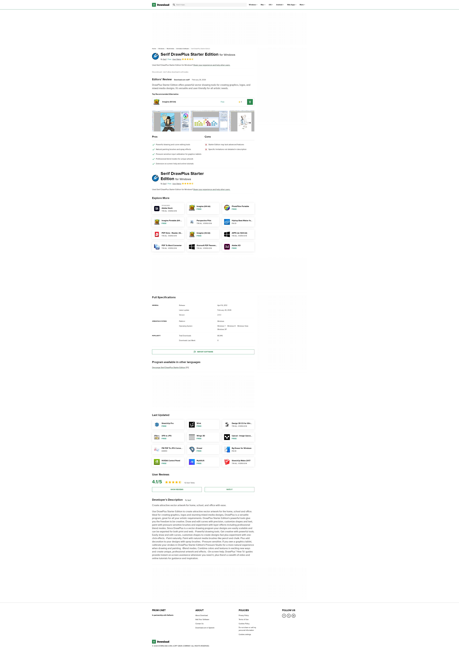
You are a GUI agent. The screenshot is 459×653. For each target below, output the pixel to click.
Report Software (205, 352)
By (163, 59)
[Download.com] (160, 5)
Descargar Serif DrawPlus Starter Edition (168, 367)
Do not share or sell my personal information (247, 628)
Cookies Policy (244, 624)
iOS (270, 5)
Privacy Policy (244, 615)
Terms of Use (244, 619)
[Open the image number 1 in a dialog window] (209, 121)
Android (279, 5)
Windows (252, 5)
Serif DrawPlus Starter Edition (198, 54)
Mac (262, 5)
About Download (201, 615)
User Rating (176, 59)
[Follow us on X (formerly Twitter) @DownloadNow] (289, 616)
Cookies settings (245, 634)
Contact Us (199, 624)
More (302, 5)
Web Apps (291, 5)
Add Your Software (202, 619)
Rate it (229, 489)
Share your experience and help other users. (211, 65)
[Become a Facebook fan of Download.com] (284, 616)
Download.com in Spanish (204, 628)
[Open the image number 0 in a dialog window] (170, 121)
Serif (189, 500)
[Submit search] (174, 5)
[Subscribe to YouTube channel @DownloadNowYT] (293, 616)
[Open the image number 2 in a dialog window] (247, 121)
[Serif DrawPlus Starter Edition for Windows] (155, 56)
